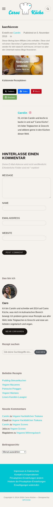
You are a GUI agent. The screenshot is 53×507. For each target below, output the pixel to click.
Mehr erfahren (15, 331)
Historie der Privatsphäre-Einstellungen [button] (27, 481)
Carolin (17, 33)
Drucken (11, 97)
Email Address (11, 218)
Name (5, 203)
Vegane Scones (20, 424)
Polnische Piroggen (11, 389)
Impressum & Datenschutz (26, 471)
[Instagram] (30, 113)
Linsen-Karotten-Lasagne (14, 397)
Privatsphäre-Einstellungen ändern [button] (26, 478)
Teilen (25, 91)
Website (7, 233)
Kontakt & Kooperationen (26, 474)
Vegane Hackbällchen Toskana (28, 416)
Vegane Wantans (10, 393)
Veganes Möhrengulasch (28, 433)
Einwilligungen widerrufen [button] (26, 485)
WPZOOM (26, 500)
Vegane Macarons (11, 385)
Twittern (11, 91)
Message (7, 175)
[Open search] (48, 9)
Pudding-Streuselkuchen (14, 380)
